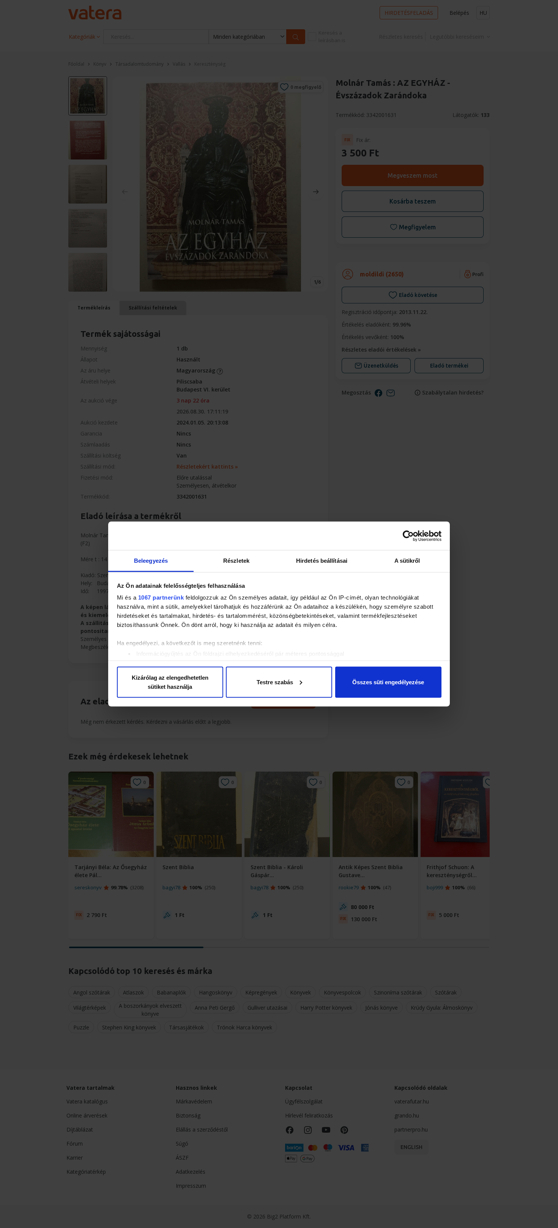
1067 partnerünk (161, 597)
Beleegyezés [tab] (151, 560)
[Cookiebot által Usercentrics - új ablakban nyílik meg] (408, 535)
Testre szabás (275, 682)
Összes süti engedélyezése (388, 682)
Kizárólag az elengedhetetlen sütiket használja (170, 682)
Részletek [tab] (236, 560)
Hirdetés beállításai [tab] (321, 560)
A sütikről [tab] (407, 560)
